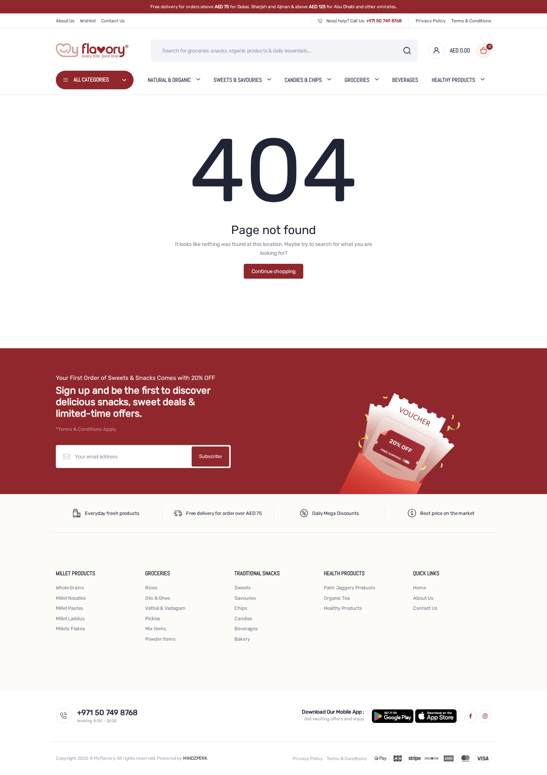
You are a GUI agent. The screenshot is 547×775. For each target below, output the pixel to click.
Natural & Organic (169, 79)
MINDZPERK (195, 758)
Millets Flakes (70, 628)
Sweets (242, 587)
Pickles (152, 618)
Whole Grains (70, 587)
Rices (151, 587)
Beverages (405, 79)
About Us (65, 20)
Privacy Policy (431, 20)
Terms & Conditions (471, 20)
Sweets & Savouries (238, 79)
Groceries (357, 79)
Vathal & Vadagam (165, 608)
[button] (470, 50)
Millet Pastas (69, 608)
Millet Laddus (70, 618)
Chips (240, 608)
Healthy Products (343, 608)
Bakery (242, 639)
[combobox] (284, 50)
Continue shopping (273, 271)
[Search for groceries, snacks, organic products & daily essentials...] (407, 50)
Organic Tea (337, 598)
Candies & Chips (303, 79)
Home (419, 587)
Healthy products (453, 79)
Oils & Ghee (157, 598)
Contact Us (112, 20)
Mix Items (155, 628)
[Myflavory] (92, 50)
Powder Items (160, 639)
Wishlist (88, 20)
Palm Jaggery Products (349, 587)
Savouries (245, 598)
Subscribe (210, 456)
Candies (243, 618)
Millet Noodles (71, 598)
